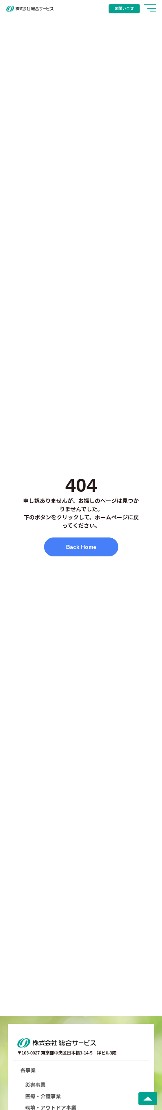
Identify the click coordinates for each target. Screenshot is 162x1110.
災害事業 (35, 1085)
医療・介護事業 (43, 1096)
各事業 (28, 1070)
